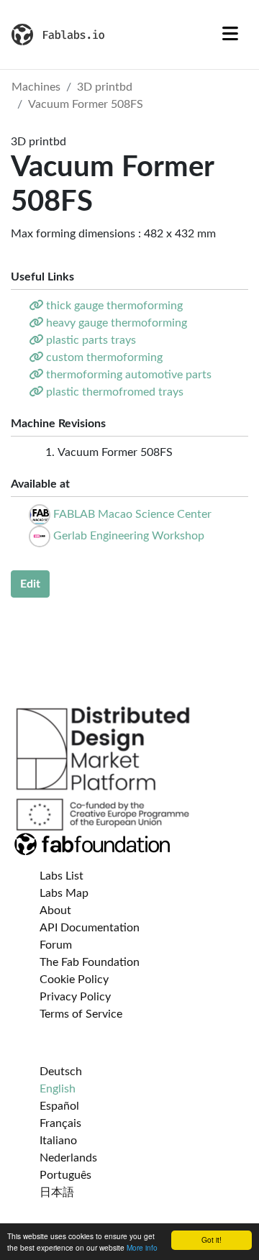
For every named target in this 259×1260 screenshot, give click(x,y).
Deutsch (61, 1071)
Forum (56, 945)
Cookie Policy (74, 979)
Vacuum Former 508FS (85, 104)
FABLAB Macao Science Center (132, 514)
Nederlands (68, 1158)
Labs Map (64, 893)
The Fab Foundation (90, 962)
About (55, 910)
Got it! (211, 1239)
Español (59, 1106)
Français (60, 1123)
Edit (30, 584)
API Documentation (90, 927)
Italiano (58, 1140)
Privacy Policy (75, 997)
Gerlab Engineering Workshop (128, 536)
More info (142, 1247)
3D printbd (104, 87)
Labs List (61, 876)
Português (65, 1175)
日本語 (57, 1192)
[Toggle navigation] (230, 34)
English (58, 1089)
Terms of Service (81, 1014)
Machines (36, 87)
